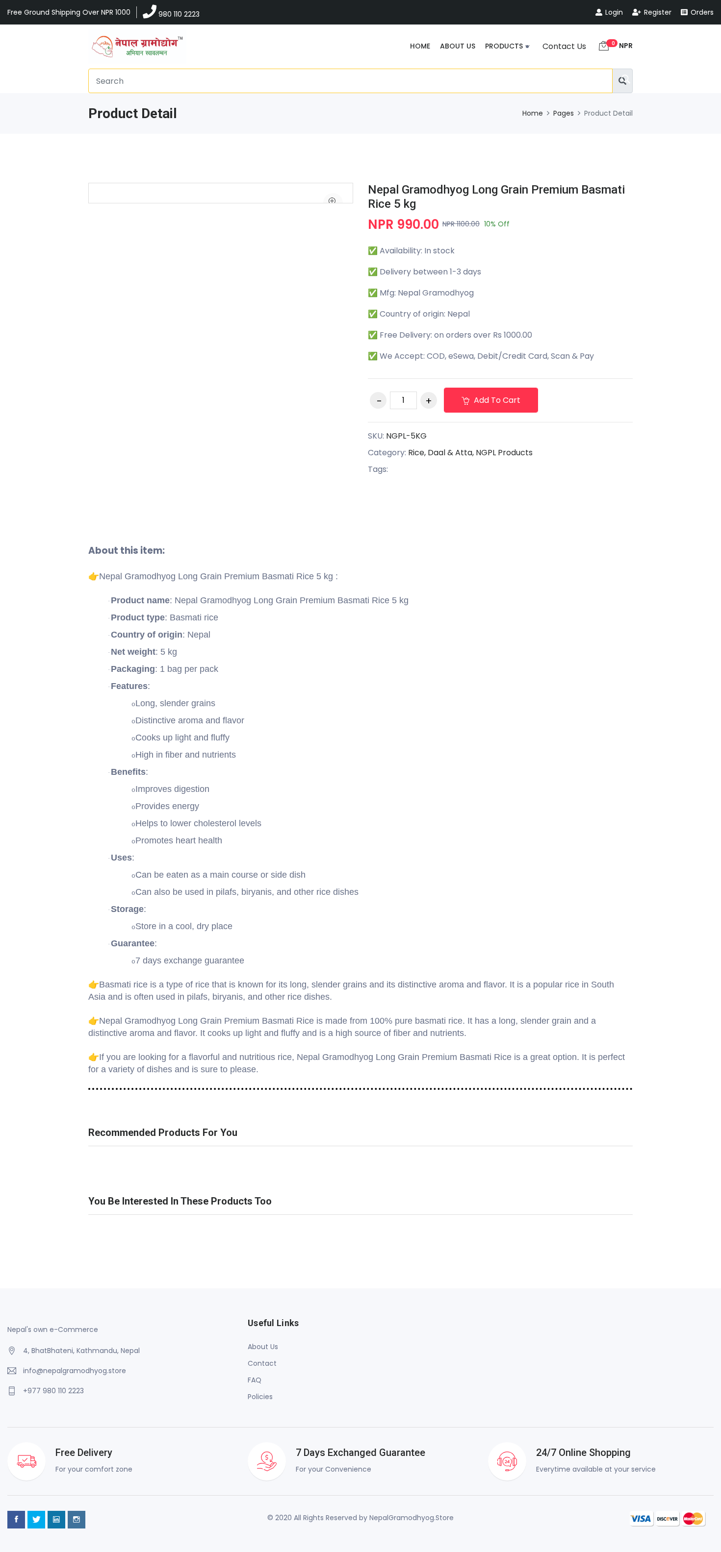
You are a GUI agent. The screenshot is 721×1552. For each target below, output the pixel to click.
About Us (457, 46)
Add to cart (496, 400)
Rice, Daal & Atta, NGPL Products (470, 452)
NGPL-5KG (406, 436)
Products (504, 46)
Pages (563, 113)
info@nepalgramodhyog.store (74, 1371)
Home (420, 46)
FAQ (254, 1380)
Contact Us (564, 46)
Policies (260, 1397)
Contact (262, 1363)
